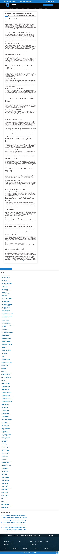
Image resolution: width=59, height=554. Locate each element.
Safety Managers (5, 483)
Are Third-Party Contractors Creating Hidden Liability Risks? (14, 530)
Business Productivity (6, 278)
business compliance (6, 277)
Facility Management (6, 428)
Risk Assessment (5, 470)
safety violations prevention (7, 372)
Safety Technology (5, 495)
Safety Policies (4, 486)
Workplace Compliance (6, 387)
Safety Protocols (5, 489)
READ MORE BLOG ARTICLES (6, 268)
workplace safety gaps (6, 395)
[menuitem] (7, 8)
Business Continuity (5, 405)
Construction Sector (5, 293)
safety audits (4, 474)
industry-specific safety (6, 323)
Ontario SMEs (4, 340)
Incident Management (6, 437)
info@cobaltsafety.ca (50, 1)
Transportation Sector (6, 383)
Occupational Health (5, 453)
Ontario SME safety (5, 462)
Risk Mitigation (4, 353)
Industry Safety (5, 440)
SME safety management (6, 377)
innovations (4, 328)
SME (2, 498)
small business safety (6, 374)
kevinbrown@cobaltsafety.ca (25, 136)
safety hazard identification (7, 362)
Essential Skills (4, 308)
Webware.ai (37, 552)
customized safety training (7, 420)
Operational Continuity (6, 343)
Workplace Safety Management (7, 396)
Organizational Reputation (7, 344)
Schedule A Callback (48, 4)
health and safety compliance (7, 313)
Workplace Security (5, 404)
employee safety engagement (7, 304)
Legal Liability (4, 444)
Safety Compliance (5, 476)
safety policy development (7, 488)
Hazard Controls (5, 431)
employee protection (6, 301)
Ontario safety (4, 459)
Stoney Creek (20, 548)
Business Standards (5, 284)
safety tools (4, 371)
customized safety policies (7, 419)
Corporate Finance (5, 417)
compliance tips (5, 289)
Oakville (10, 548)
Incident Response (5, 438)
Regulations (4, 467)
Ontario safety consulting (6, 337)
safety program (5, 365)
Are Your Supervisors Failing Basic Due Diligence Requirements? (14, 529)
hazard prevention (5, 311)
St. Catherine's (30, 548)
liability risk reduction (6, 447)
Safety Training (5, 496)
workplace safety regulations (7, 399)
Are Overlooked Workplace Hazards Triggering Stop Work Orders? (15, 527)
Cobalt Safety (4, 287)
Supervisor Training (5, 502)
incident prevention (5, 320)
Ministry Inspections (5, 452)
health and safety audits (6, 434)
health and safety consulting (7, 314)
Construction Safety (23, 19)
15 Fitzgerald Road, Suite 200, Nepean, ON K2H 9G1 (39, 541)
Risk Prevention (5, 473)
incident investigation (6, 319)
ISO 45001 (4, 441)
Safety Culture (4, 479)
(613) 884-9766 (29, 1)
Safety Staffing (5, 491)
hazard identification (6, 310)
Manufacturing (4, 331)
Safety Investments (5, 480)
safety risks (4, 368)
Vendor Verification (5, 504)
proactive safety (5, 464)
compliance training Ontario (7, 290)
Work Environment (5, 384)
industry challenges (5, 322)
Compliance (17, 19)
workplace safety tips (6, 402)
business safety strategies (7, 283)
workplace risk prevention (6, 392)
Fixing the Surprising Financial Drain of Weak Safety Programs (14, 524)
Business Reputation (5, 280)
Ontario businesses (5, 335)
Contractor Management (6, 414)
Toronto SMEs (4, 381)
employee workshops (6, 307)
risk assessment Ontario (6, 350)
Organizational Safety (6, 346)
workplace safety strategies (7, 401)
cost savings (4, 296)
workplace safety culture (6, 393)
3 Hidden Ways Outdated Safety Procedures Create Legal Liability (15, 517)
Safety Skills (4, 369)
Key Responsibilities (5, 329)
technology (13, 19)
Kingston (50, 548)
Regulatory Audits (5, 468)
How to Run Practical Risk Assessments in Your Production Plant (14, 520)
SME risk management (6, 375)
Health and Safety (5, 432)
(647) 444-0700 (14, 1)
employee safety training (6, 305)
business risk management (7, 281)
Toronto (3, 380)
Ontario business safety (6, 334)
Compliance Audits (5, 410)
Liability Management (6, 446)
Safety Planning (5, 485)
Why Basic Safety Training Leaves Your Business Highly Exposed (14, 515)
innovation (4, 326)
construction (4, 292)
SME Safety (4, 499)
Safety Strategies (5, 493)
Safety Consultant (5, 477)
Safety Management (5, 482)
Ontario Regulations (5, 458)
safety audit (4, 358)
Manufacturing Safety (6, 450)
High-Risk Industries (5, 317)
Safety (3, 356)
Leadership (4, 443)
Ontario (3, 455)
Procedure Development (6, 465)
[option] (9, 548)
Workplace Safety (8, 21)
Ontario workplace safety (6, 341)
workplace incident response (7, 505)
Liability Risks (4, 449)
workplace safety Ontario (6, 398)
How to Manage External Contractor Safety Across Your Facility (14, 525)
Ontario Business (5, 456)
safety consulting (5, 361)
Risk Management (30, 19)
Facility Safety (4, 429)
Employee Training (5, 425)
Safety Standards (5, 492)
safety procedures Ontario (7, 364)
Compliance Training (6, 411)
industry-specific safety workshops (8, 325)
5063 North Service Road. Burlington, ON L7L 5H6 (13, 541)
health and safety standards (7, 316)
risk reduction (4, 355)
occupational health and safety (7, 332)
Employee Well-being (6, 426)
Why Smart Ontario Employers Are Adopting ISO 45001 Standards (14, 518)
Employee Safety (5, 302)
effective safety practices (7, 298)
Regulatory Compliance (6, 349)
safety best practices (6, 359)
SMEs (3, 501)
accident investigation (6, 275)
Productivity (4, 347)
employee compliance (6, 299)
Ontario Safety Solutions (6, 338)
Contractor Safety (5, 416)
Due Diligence (4, 422)
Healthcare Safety (5, 435)
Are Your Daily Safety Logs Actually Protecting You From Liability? (14, 522)
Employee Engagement (6, 423)
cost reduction (4, 295)
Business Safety (5, 407)
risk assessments (5, 352)
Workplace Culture (5, 389)
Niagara (40, 548)
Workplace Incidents (5, 390)
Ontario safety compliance (7, 461)
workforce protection (6, 386)
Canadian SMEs (4, 286)
